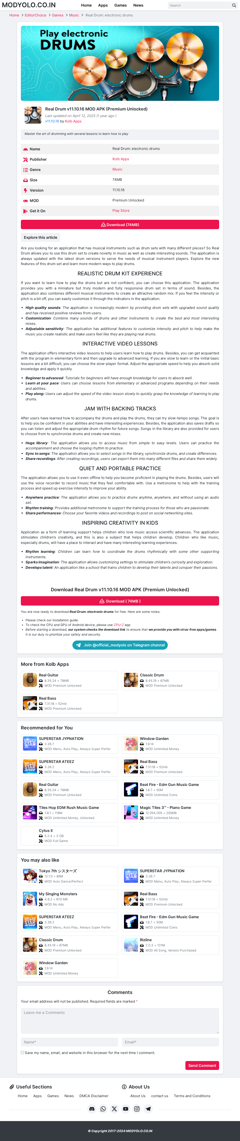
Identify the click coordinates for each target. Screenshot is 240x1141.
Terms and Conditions (192, 1096)
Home (86, 5)
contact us (159, 1096)
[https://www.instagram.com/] (137, 1109)
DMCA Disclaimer (94, 1096)
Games (120, 5)
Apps (102, 5)
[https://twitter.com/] (114, 1109)
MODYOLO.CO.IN (29, 5)
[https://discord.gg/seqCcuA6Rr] (92, 1109)
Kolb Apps (73, 121)
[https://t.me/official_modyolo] (148, 1109)
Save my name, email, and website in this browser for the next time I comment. (90, 1052)
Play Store (121, 210)
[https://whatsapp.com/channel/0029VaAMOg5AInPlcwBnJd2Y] (103, 1109)
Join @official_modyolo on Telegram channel (124, 645)
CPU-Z (119, 625)
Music (74, 15)
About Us (138, 1096)
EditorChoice (35, 15)
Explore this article (40, 237)
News (137, 5)
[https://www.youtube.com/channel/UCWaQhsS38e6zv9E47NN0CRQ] (125, 1109)
